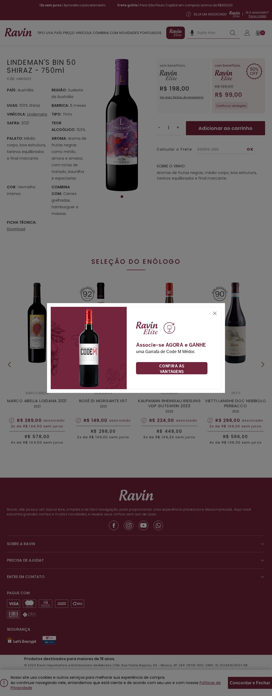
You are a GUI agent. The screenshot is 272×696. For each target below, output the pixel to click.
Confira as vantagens (171, 368)
